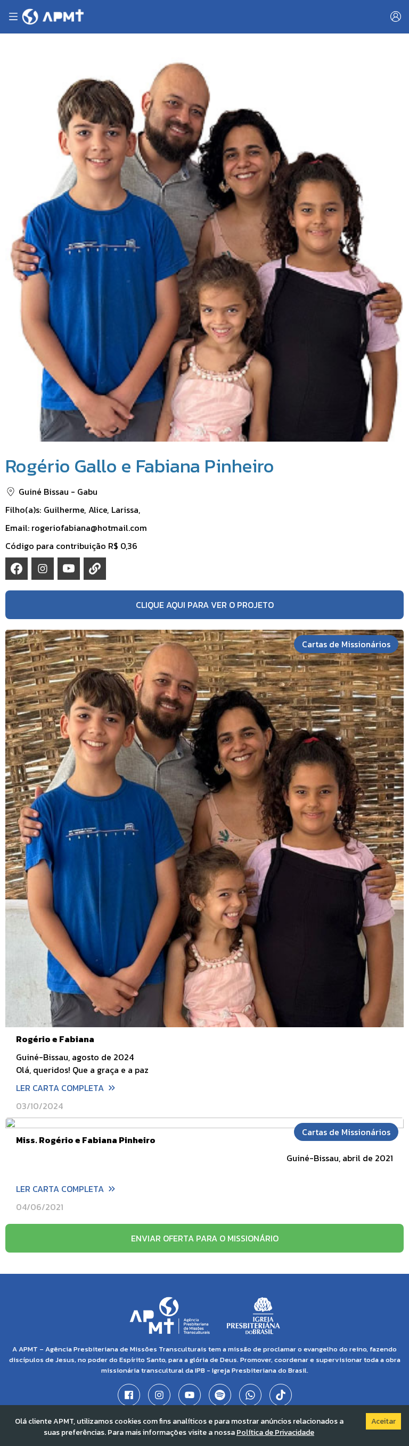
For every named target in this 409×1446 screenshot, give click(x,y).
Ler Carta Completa (60, 1087)
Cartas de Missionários (346, 644)
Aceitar (383, 1421)
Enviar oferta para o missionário (205, 1238)
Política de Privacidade (275, 1432)
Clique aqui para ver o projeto (205, 604)
